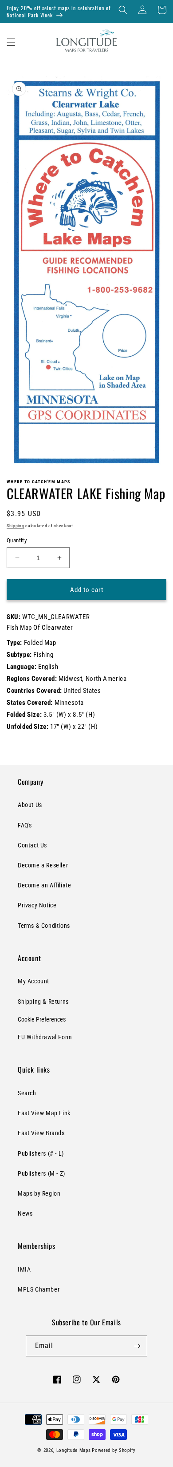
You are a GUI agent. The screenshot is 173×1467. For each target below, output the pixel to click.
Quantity (17, 540)
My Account (33, 981)
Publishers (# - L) (41, 1153)
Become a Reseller (43, 865)
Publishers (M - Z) (41, 1173)
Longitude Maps (73, 1450)
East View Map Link (44, 1113)
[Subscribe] (137, 1346)
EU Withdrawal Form (45, 1037)
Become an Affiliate (44, 885)
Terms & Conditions (44, 925)
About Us (30, 804)
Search (27, 1093)
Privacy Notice (37, 905)
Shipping (15, 525)
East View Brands (41, 1133)
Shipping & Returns (43, 1001)
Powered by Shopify (114, 1450)
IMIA (24, 1269)
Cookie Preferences (42, 1019)
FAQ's (25, 825)
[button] (123, 10)
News (25, 1213)
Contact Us (32, 845)
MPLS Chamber (38, 1289)
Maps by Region (39, 1193)
